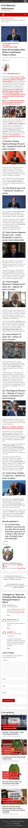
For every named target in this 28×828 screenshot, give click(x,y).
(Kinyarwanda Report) (13, 102)
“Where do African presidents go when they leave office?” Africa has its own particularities (13, 79)
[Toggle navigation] (3, 15)
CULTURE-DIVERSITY (7, 43)
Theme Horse (16, 823)
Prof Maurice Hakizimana (17, 821)
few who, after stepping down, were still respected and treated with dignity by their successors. (13, 96)
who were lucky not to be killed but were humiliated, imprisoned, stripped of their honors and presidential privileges (12, 91)
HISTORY (16, 43)
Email (3, 686)
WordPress (19, 825)
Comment (5, 660)
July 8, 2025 (5, 57)
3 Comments (22, 57)
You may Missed (8, 713)
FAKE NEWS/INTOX (7, 747)
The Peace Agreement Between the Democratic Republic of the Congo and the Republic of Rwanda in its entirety (15, 577)
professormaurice (13, 57)
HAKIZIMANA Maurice (14, 73)
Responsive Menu (25, 1)
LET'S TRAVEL (6, 45)
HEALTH (5, 724)
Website (4, 692)
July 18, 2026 (5, 761)
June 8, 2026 (5, 814)
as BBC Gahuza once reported (16, 123)
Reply (8, 615)
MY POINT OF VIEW (7, 749)
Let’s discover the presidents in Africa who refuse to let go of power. (13, 136)
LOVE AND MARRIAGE (13, 724)
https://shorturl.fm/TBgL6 (17, 612)
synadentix (10, 632)
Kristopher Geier (11, 619)
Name (3, 679)
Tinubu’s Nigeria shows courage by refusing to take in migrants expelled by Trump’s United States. (14, 586)
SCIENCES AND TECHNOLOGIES (10, 726)
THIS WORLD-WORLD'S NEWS (9, 47)
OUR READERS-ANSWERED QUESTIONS (12, 751)
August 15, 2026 (6, 736)
